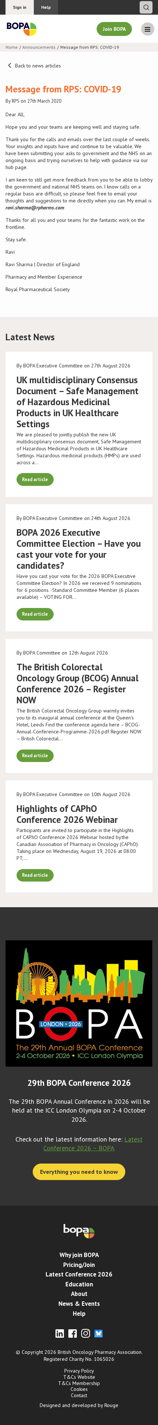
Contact (79, 1395)
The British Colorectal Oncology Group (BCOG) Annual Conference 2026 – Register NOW (78, 683)
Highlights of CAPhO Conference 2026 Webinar (67, 814)
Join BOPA (114, 29)
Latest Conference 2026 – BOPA (93, 1143)
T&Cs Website (79, 1377)
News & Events (79, 1304)
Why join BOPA (79, 1255)
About (79, 1294)
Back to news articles (37, 65)
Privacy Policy (79, 1370)
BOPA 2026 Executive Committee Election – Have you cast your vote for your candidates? (79, 549)
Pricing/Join (79, 1265)
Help (46, 7)
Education (79, 1284)
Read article (35, 479)
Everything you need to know (79, 1171)
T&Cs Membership (79, 1383)
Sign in (19, 7)
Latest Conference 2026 (79, 1274)
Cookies (79, 1389)
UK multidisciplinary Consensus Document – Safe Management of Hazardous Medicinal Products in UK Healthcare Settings (78, 402)
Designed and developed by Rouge (79, 1405)
